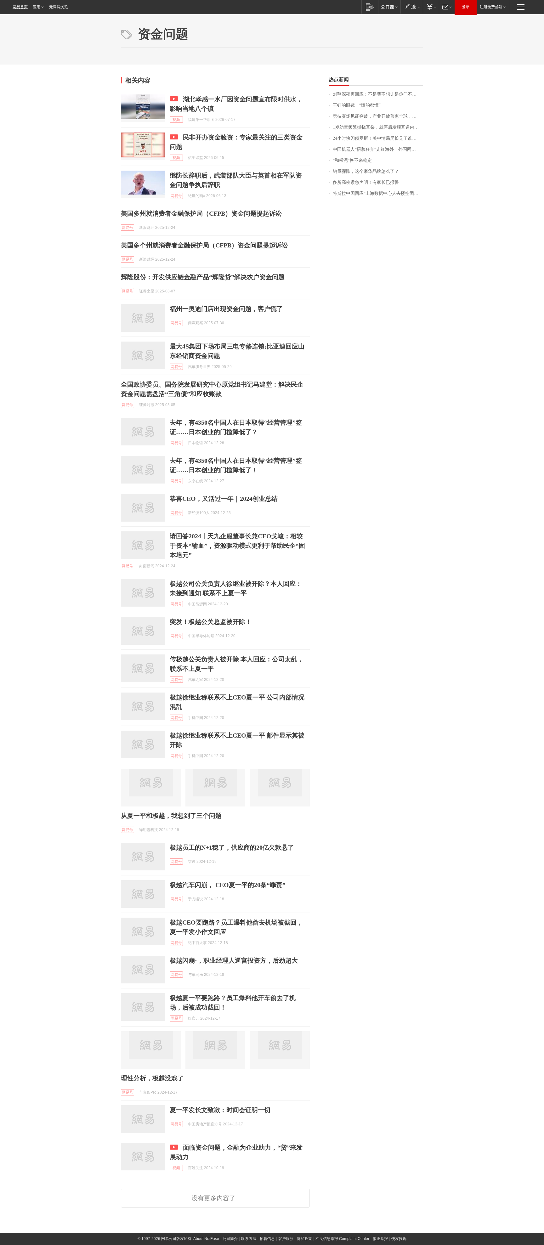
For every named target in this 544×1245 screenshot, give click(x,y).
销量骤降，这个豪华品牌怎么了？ (366, 171)
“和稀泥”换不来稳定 (352, 160)
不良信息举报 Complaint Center (342, 1239)
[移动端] (369, 7)
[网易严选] (411, 7)
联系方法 (248, 1239)
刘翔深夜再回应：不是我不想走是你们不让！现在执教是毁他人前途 (378, 94)
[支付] (431, 7)
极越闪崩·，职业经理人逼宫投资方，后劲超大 (234, 960)
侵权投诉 (398, 1239)
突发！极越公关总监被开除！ (211, 621)
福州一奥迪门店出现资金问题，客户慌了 (226, 308)
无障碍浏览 (58, 7)
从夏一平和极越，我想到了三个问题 (171, 815)
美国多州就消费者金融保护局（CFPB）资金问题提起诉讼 (201, 213)
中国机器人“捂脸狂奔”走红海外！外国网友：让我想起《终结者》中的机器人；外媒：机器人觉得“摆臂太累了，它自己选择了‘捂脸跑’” (378, 149)
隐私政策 (304, 1239)
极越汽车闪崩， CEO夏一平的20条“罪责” (228, 884)
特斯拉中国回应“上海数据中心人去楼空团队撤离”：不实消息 (378, 193)
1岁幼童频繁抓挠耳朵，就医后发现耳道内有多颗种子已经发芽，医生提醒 (378, 127)
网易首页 (20, 7)
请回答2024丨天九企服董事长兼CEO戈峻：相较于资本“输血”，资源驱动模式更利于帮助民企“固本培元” (237, 545)
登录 (465, 7)
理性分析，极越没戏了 (152, 1078)
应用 (36, 7)
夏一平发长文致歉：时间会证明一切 (220, 1109)
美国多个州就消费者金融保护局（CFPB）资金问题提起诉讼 (204, 245)
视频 (176, 119)
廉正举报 (380, 1239)
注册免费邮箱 (491, 7)
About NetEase (206, 1239)
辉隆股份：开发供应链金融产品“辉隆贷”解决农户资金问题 (203, 277)
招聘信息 (267, 1239)
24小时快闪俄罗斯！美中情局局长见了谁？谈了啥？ (378, 138)
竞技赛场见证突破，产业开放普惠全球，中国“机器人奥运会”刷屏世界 (378, 116)
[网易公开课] (389, 7)
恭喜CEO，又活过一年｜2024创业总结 (224, 498)
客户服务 (285, 1239)
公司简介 (230, 1239)
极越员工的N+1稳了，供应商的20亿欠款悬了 (232, 847)
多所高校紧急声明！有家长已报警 (366, 182)
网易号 (176, 196)
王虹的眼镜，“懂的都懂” (357, 105)
